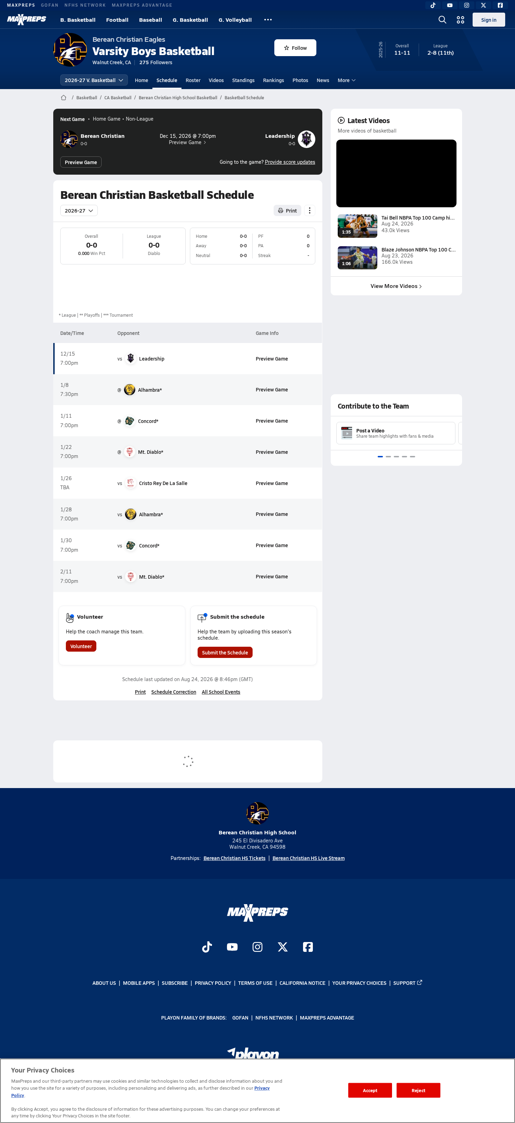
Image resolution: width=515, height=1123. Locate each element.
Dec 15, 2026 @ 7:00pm (188, 136)
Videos (216, 79)
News (323, 79)
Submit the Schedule (225, 652)
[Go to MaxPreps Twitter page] (282, 948)
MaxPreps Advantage (142, 5)
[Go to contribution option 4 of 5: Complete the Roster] (404, 456)
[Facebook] (500, 5)
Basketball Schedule (244, 97)
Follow (299, 47)
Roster (193, 79)
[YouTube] (450, 5)
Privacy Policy (213, 982)
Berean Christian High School (257, 832)
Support (404, 982)
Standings (243, 79)
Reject (418, 1090)
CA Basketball (117, 97)
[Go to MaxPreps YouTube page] (232, 948)
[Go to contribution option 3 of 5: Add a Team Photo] (396, 456)
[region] (257, 1090)
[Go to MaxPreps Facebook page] (308, 948)
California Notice (302, 982)
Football (117, 19)
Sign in (488, 19)
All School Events (221, 691)
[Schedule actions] (309, 210)
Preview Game (185, 142)
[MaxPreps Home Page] (63, 97)
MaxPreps (21, 5)
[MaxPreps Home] (26, 19)
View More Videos (394, 286)
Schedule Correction (173, 691)
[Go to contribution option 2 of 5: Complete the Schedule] (388, 456)
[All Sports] (268, 20)
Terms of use (255, 982)
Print (291, 210)
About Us (104, 982)
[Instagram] (466, 5)
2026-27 (75, 210)
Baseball (150, 19)
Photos (300, 79)
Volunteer (81, 646)
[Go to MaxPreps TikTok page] (207, 948)
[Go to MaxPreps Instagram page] (257, 948)
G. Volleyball (235, 19)
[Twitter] (483, 5)
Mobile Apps (139, 982)
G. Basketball (190, 19)
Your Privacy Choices (359, 983)
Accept (370, 1090)
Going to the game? (267, 162)
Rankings (273, 79)
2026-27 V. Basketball (90, 79)
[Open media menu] (461, 20)
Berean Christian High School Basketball (178, 97)
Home (141, 79)
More (344, 79)
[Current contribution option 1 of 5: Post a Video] (380, 456)
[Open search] (442, 20)
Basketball (86, 97)
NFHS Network (85, 5)
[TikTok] (433, 5)
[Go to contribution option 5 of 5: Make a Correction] (412, 456)
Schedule (167, 79)
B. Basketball (78, 19)
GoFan (50, 5)
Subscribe (175, 982)
